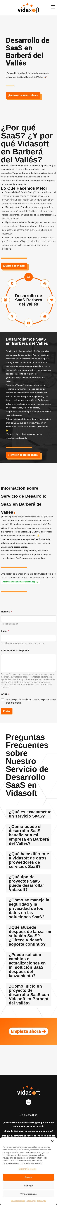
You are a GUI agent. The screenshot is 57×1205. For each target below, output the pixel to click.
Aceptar (28, 1177)
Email (5, 631)
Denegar (28, 1185)
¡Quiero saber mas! (14, 265)
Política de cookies (18, 1201)
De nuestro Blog (28, 1115)
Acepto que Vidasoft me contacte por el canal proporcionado (31, 701)
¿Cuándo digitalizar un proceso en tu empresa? (28, 1131)
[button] (52, 1141)
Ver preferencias (28, 1194)
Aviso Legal (31, 1201)
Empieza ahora (26, 1031)
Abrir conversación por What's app (19, 582)
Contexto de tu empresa (15, 650)
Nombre (6, 611)
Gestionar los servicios (27, 1169)
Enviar (6, 711)
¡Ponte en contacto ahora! (23, 95)
